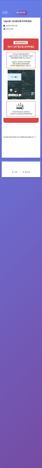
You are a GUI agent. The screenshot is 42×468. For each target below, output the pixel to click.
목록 (6, 12)
